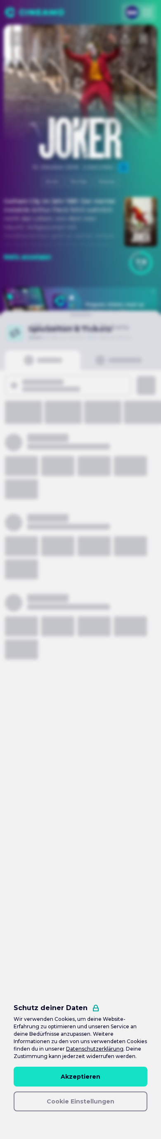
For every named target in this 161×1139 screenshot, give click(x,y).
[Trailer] (80, 82)
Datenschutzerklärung (94, 1049)
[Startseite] (34, 12)
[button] (141, 263)
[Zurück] (17, 38)
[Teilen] (125, 38)
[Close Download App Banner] (153, 291)
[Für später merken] (143, 38)
